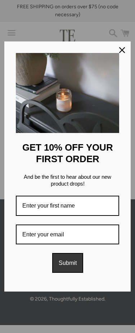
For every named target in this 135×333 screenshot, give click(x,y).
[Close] (122, 50)
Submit (68, 263)
